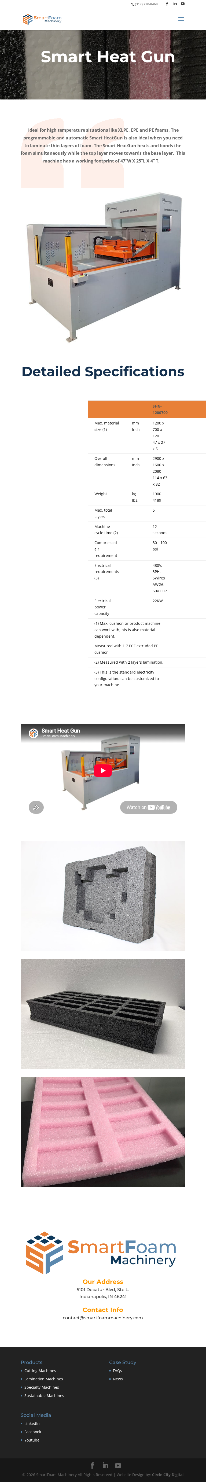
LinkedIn (32, 1423)
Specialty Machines (41, 1386)
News (118, 1378)
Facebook (32, 1431)
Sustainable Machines (44, 1395)
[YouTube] (183, 4)
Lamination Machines (43, 1378)
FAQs (117, 1370)
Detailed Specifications (103, 371)
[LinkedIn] (175, 4)
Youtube (31, 1440)
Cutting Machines (40, 1370)
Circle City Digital (167, 1474)
